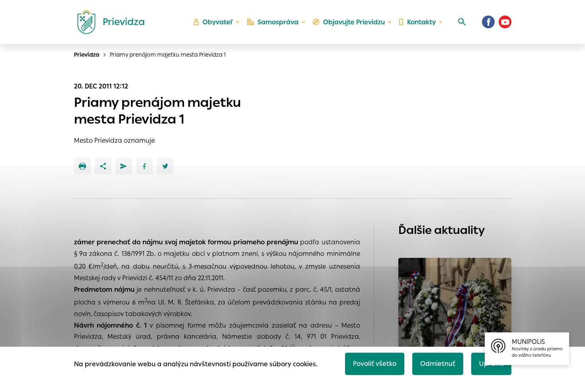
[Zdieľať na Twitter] (165, 166)
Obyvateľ (218, 22)
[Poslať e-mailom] (123, 166)
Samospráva (277, 22)
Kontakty (421, 22)
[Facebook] (488, 22)
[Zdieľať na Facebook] (144, 166)
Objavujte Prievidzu (354, 22)
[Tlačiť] (82, 166)
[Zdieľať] (103, 166)
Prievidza (86, 54)
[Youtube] (505, 22)
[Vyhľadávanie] (462, 22)
